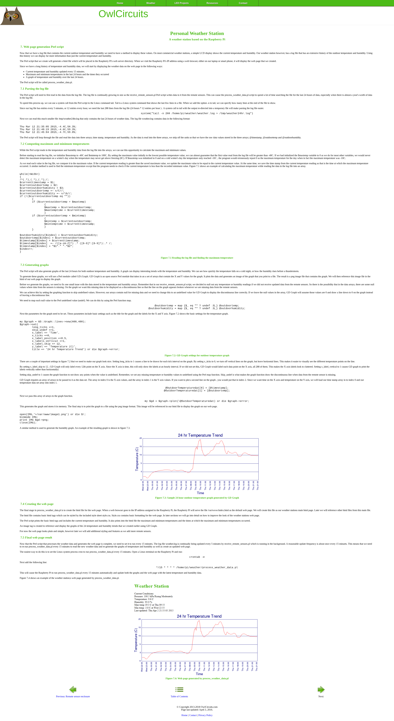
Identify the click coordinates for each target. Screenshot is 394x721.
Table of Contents (179, 696)
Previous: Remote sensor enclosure (73, 696)
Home (120, 3)
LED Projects (182, 3)
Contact (243, 3)
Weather (150, 3)
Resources (212, 3)
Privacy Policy (205, 715)
